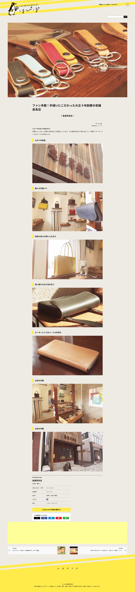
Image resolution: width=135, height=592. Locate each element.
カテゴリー (63, 568)
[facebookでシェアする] (44, 518)
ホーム (58, 568)
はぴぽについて (72, 568)
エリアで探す (68, 568)
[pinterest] (59, 518)
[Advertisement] (54, 533)
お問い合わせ (77, 568)
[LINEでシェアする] (66, 518)
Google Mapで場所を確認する (51, 509)
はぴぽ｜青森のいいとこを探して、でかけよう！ (23, 9)
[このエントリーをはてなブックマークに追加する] (51, 518)
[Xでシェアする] (37, 518)
